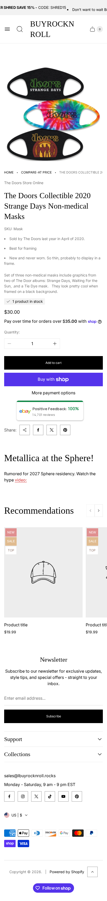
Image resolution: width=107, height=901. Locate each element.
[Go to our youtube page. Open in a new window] (63, 796)
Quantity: (12, 332)
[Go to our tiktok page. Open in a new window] (50, 796)
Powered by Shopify (67, 872)
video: (21, 479)
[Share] (24, 430)
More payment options (53, 392)
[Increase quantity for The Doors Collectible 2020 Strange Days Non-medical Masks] (55, 344)
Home (9, 172)
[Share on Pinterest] (65, 430)
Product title (16, 624)
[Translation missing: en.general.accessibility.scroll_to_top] (92, 872)
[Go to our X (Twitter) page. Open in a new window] (36, 796)
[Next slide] (99, 510)
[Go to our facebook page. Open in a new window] (9, 796)
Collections (17, 754)
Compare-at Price (36, 172)
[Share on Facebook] (38, 430)
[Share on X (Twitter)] (51, 430)
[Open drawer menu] (7, 29)
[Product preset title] (43, 572)
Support (13, 739)
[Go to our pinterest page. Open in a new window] (77, 796)
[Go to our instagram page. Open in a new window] (23, 796)
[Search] (19, 29)
